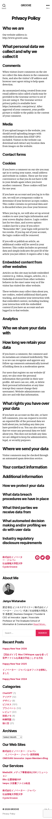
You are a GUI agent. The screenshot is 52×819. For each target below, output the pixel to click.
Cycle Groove (10, 566)
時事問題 (7, 719)
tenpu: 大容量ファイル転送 (16, 783)
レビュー (7, 712)
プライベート (9, 708)
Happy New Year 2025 (15, 663)
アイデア (7, 697)
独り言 (6, 723)
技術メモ (7, 715)
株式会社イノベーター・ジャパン (12, 558)
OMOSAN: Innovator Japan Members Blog (25, 758)
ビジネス (7, 704)
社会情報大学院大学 (12, 563)
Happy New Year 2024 (15, 679)
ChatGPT (7, 693)
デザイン (7, 700)
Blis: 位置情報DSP (12, 779)
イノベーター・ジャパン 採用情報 (22, 754)
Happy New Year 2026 (15, 648)
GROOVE (26, 5)
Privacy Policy (9, 813)
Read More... (39, 624)
